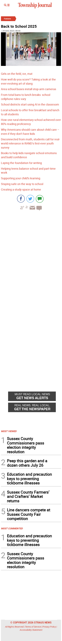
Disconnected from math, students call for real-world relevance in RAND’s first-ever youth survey (30, 143)
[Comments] (40, 199)
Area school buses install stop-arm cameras (28, 89)
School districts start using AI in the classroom (30, 104)
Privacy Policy (49, 626)
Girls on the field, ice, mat (16, 74)
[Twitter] (30, 199)
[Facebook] (21, 199)
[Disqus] (31, 256)
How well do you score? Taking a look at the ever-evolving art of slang (28, 81)
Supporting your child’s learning (20, 178)
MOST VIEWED (9, 431)
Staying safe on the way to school (22, 184)
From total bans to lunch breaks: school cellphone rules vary (25, 97)
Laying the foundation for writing (21, 163)
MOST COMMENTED (12, 528)
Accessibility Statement (31, 629)
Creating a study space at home (21, 189)
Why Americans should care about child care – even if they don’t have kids (30, 132)
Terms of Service (33, 626)
